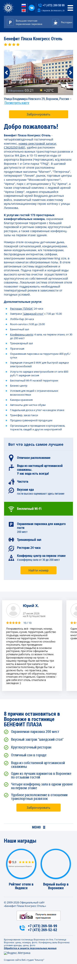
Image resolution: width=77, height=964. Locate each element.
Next (70, 72)
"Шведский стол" (33, 314)
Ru (24, 5)
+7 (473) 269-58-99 (42, 926)
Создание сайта (12, 959)
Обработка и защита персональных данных (30, 948)
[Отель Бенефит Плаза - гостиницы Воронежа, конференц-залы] (8, 8)
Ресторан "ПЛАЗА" (21, 308)
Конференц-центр (21, 334)
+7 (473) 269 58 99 (53, 5)
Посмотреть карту (17, 102)
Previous (7, 72)
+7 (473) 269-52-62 (42, 930)
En (24, 10)
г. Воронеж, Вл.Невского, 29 (52, 10)
